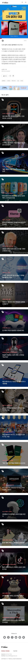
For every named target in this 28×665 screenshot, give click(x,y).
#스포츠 (3, 113)
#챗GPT (6, 511)
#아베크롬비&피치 (5, 617)
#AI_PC (8, 378)
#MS (7, 327)
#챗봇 (9, 219)
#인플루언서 (10, 540)
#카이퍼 (7, 485)
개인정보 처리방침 (5, 651)
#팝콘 (10, 593)
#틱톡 (3, 564)
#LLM (9, 327)
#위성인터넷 (11, 485)
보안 (18, 80)
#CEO (13, 140)
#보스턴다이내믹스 (13, 352)
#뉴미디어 (8, 113)
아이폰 (21, 80)
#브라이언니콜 (9, 140)
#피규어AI (4, 352)
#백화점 (3, 299)
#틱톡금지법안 (12, 564)
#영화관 (6, 593)
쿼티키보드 (14, 80)
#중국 (6, 272)
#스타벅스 (4, 140)
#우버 (8, 460)
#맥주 (3, 193)
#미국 (3, 272)
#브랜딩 (10, 405)
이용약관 (15, 651)
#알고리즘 (11, 246)
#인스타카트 (4, 460)
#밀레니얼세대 (17, 617)
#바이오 (8, 272)
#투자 (3, 246)
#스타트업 (12, 113)
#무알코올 (7, 193)
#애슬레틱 (11, 193)
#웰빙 (7, 540)
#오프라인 (13, 378)
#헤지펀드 (7, 246)
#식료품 (11, 460)
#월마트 (11, 166)
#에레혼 (3, 540)
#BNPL (3, 219)
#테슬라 (8, 352)
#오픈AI (3, 327)
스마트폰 (8, 80)
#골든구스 (4, 405)
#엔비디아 (12, 617)
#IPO (7, 219)
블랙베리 (3, 80)
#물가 (12, 432)
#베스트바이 (4, 378)
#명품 (9, 299)
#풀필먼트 (8, 166)
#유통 (7, 299)
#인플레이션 (8, 432)
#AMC (3, 593)
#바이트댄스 (7, 564)
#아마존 (3, 166)
